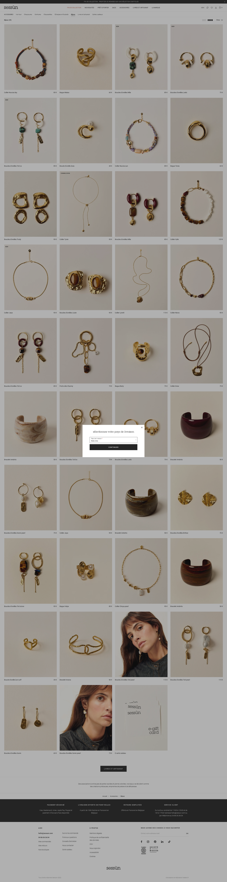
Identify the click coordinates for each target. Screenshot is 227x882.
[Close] (141, 427)
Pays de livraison (96, 438)
